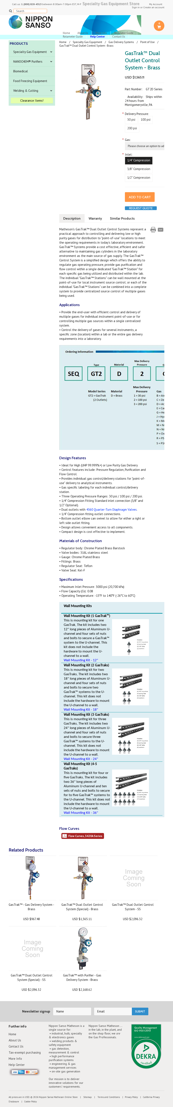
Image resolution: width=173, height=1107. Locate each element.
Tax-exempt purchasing (25, 1052)
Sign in (136, 7)
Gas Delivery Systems (121, 42)
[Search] (10, 11)
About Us (82, 33)
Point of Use (147, 42)
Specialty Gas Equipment (30, 52)
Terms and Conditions (108, 1097)
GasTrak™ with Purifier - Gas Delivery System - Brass (82, 977)
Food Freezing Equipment (30, 81)
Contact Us (118, 36)
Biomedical (20, 71)
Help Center (17, 1065)
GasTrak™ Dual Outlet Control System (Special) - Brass (82, 907)
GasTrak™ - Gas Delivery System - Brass (31, 907)
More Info (101, 33)
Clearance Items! (31, 101)
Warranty (95, 218)
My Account (155, 4)
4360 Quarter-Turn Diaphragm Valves (111, 510)
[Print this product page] (153, 229)
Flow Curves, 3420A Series (85, 836)
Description (72, 218)
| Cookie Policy (28, 1101)
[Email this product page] (160, 229)
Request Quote (141, 208)
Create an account (153, 7)
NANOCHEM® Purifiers (27, 61)
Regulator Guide (123, 33)
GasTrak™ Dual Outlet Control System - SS (133, 907)
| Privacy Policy (129, 1097)
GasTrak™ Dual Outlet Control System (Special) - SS (31, 977)
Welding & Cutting (25, 91)
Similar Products (122, 218)
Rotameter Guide (73, 36)
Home (66, 33)
